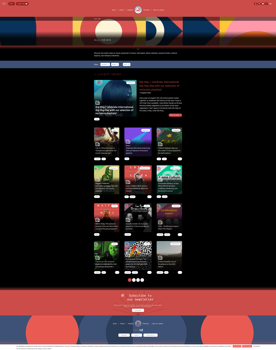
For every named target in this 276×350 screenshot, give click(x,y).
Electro (167, 234)
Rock (127, 158)
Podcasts (146, 10)
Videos (121, 10)
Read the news (174, 115)
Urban (96, 119)
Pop (103, 159)
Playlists (130, 10)
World (164, 196)
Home (95, 19)
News (114, 10)
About (11, 4)
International (131, 82)
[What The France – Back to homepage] (138, 326)
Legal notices (150, 335)
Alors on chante (158, 10)
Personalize (257, 346)
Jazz (104, 272)
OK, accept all (237, 346)
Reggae (96, 196)
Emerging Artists (145, 168)
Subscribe (138, 310)
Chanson (97, 159)
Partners (124, 335)
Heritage (114, 130)
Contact (136, 335)
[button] (271, 4)
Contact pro (21, 4)
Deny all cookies (247, 346)
